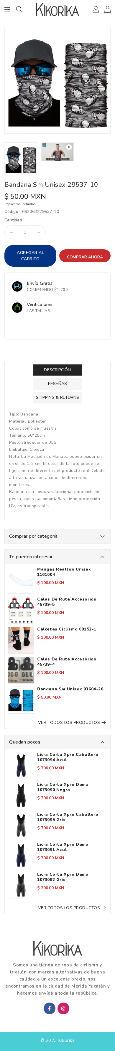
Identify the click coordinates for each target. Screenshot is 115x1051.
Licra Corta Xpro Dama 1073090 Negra (63, 787)
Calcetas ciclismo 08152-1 (66, 629)
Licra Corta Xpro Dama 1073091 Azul (63, 847)
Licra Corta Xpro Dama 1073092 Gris (63, 877)
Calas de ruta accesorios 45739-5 (66, 602)
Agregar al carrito (30, 256)
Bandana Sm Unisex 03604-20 (70, 689)
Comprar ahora (85, 257)
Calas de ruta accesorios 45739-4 (66, 662)
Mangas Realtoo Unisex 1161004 (64, 572)
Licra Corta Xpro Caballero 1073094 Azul (67, 757)
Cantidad (13, 220)
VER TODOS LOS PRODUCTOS (69, 722)
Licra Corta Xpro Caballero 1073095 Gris (67, 817)
